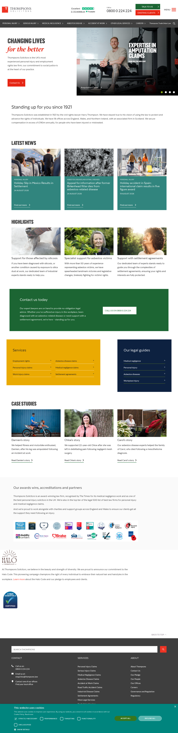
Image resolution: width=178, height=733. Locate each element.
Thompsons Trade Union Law (160, 23)
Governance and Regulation (142, 691)
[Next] (176, 61)
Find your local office (24, 684)
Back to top (158, 634)
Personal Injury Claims (87, 666)
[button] (62, 729)
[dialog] (89, 718)
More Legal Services (86, 700)
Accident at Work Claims (88, 683)
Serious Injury (29, 23)
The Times (85, 496)
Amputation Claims (89, 87)
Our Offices (136, 683)
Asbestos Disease (74, 23)
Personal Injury (9, 23)
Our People (135, 679)
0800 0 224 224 (119, 11)
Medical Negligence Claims (89, 675)
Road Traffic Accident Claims (90, 687)
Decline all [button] (150, 718)
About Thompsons (138, 666)
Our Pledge (135, 675)
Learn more (19, 579)
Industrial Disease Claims (89, 691)
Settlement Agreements (88, 695)
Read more (29, 714)
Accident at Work (96, 23)
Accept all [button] (125, 718)
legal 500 (92, 500)
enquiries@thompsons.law (27, 676)
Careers (139, 23)
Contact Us (15, 82)
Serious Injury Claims (87, 670)
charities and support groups (68, 509)
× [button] (175, 707)
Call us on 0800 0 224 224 (118, 310)
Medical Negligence (51, 23)
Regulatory (135, 695)
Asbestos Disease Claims (88, 679)
